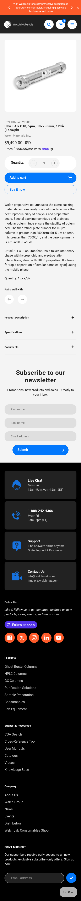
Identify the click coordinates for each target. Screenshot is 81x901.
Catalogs (11, 756)
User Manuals (15, 748)
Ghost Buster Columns (21, 667)
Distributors (13, 823)
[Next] (72, 8)
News (9, 809)
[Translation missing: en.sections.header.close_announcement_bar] (78, 8)
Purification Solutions (20, 688)
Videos (10, 763)
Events (9, 816)
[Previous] (9, 8)
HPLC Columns (16, 674)
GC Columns (14, 681)
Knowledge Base (17, 770)
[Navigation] (72, 24)
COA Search (13, 734)
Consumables (15, 702)
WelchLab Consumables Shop (27, 830)
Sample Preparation (19, 695)
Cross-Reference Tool (20, 741)
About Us (11, 795)
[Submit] (71, 878)
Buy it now (17, 189)
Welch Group (14, 802)
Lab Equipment (16, 709)
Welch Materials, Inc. (18, 135)
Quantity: (17, 162)
